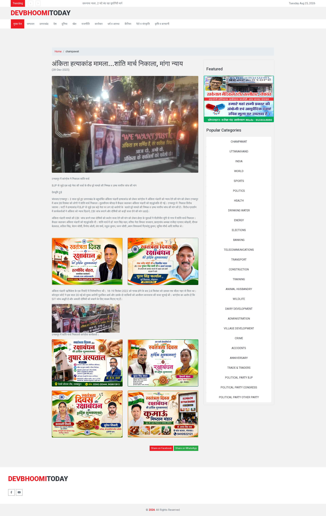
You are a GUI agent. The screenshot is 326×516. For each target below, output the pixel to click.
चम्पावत (30, 23)
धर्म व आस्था (114, 23)
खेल (74, 23)
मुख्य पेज (17, 23)
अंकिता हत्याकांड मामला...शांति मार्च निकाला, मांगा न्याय (117, 64)
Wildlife (239, 299)
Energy (239, 220)
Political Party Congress (239, 387)
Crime (239, 338)
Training (239, 279)
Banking (238, 240)
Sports (239, 181)
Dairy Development (238, 308)
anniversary (239, 358)
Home (58, 51)
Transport (239, 259)
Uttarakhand (239, 151)
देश (55, 23)
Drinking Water (239, 210)
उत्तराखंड (43, 23)
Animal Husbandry (239, 289)
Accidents (239, 348)
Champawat (239, 141)
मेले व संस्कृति (143, 23)
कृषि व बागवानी (162, 23)
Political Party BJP (239, 377)
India (238, 161)
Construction (239, 269)
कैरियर (128, 23)
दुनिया (64, 23)
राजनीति (86, 23)
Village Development (239, 328)
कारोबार (99, 23)
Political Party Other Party (239, 397)
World (238, 171)
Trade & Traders (238, 367)
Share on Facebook (161, 448)
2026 (152, 509)
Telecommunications (239, 249)
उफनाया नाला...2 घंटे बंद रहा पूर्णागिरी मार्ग (63, 3)
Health (239, 200)
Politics (239, 190)
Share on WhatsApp (186, 448)
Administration (239, 318)
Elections (239, 230)
